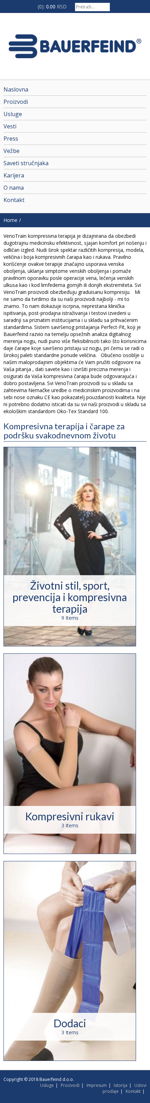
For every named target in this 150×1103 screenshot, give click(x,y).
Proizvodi (70, 1085)
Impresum (97, 1085)
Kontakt (133, 1091)
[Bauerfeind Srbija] (75, 46)
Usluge (47, 1085)
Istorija (120, 1085)
